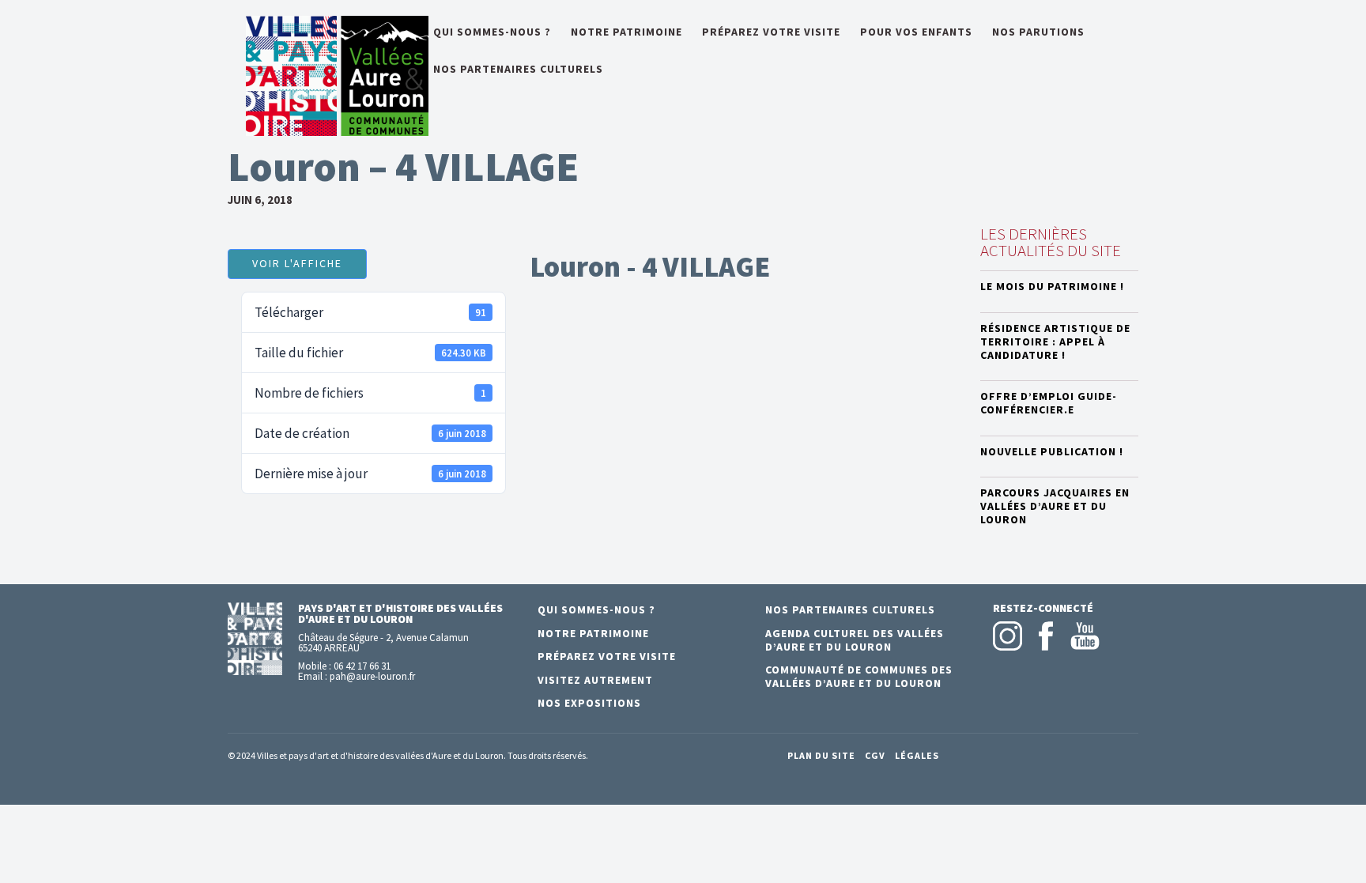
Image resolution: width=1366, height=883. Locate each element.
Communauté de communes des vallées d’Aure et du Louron (859, 676)
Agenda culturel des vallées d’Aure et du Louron (854, 640)
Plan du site (821, 755)
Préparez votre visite (771, 32)
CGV (875, 755)
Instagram (1007, 636)
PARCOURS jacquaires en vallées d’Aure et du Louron (1055, 505)
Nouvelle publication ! (1051, 451)
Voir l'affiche (297, 263)
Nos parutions (1038, 32)
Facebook (1046, 636)
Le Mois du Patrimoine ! (1052, 286)
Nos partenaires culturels (518, 69)
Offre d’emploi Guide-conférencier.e (1048, 403)
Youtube (1085, 636)
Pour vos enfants (916, 32)
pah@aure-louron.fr (372, 676)
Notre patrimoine (626, 32)
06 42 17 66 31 (362, 666)
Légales (917, 755)
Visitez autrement (595, 680)
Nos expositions (589, 703)
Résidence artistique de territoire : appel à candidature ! (1055, 341)
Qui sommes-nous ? (492, 32)
